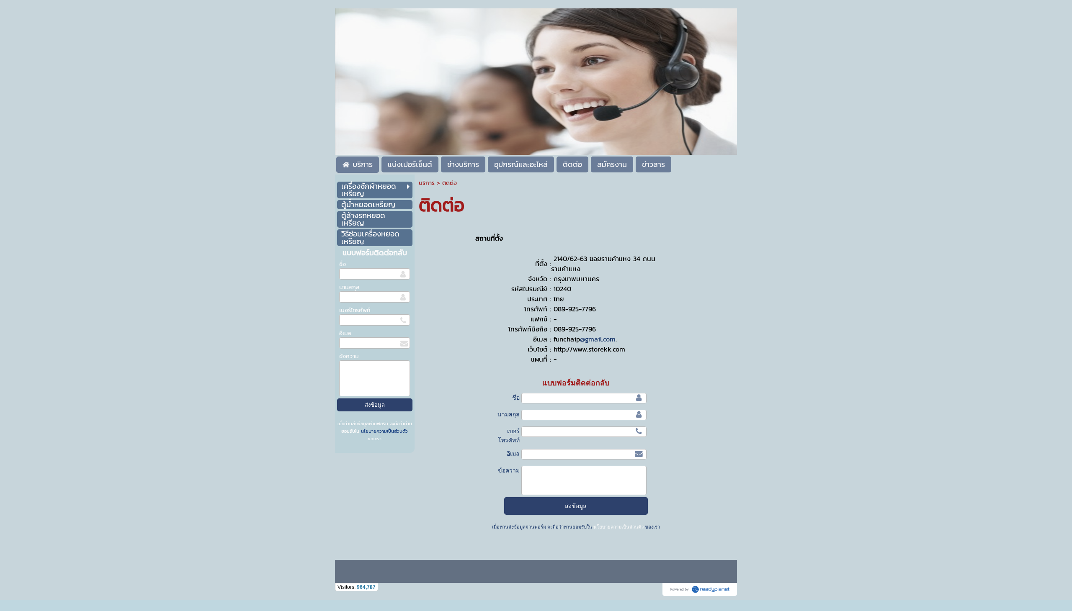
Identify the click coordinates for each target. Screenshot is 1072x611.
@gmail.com (598, 339)
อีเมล (345, 333)
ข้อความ (348, 356)
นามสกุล (349, 287)
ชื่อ (342, 264)
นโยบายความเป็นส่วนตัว (383, 431)
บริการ (427, 183)
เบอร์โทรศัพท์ (354, 310)
